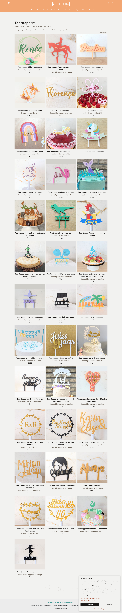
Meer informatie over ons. (88, 600)
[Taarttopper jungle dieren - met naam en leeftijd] (30, 215)
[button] (61, 4)
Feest (39, 10)
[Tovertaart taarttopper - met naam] (61, 467)
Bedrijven (77, 10)
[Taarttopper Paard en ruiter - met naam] (61, 49)
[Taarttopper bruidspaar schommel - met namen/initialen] (61, 381)
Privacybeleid (47, 605)
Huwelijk (53, 10)
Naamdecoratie (37, 26)
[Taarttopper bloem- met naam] (92, 92)
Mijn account (48, 588)
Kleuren (84, 10)
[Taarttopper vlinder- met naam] (30, 174)
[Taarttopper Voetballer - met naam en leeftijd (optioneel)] (30, 256)
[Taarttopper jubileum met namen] (61, 511)
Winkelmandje (73, 588)
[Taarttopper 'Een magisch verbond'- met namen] (30, 467)
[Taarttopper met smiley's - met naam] (61, 133)
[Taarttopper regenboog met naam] (30, 133)
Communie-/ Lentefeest (65, 10)
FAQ (78, 605)
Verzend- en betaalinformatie (60, 605)
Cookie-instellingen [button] (99, 609)
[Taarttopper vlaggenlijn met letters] (30, 340)
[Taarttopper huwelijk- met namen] (92, 340)
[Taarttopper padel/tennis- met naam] (61, 256)
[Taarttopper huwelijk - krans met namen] (61, 424)
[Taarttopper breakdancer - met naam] (92, 511)
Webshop (31, 10)
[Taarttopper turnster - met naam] (30, 299)
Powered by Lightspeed (61, 608)
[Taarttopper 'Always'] (92, 467)
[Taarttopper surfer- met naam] (92, 299)
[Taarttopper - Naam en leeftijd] (61, 340)
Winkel (22, 26)
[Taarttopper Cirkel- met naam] (30, 49)
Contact (91, 10)
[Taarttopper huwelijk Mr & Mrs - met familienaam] (30, 511)
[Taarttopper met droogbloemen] (30, 92)
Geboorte (45, 10)
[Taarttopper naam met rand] (92, 49)
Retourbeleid (72, 605)
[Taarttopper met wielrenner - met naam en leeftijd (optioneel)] (92, 256)
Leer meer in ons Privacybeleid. (90, 598)
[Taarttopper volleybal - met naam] (61, 299)
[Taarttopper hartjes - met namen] (30, 381)
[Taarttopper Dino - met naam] (61, 215)
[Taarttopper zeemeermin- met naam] (92, 174)
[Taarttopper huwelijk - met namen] (92, 424)
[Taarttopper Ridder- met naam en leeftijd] (92, 215)
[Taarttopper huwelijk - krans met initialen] (30, 424)
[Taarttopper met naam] (61, 92)
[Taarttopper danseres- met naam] (30, 554)
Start (16, 26)
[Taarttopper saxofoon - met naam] (61, 174)
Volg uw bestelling (61, 589)
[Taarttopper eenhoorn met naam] (92, 133)
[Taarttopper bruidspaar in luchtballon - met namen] (92, 381)
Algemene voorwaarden (36, 605)
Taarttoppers (48, 26)
